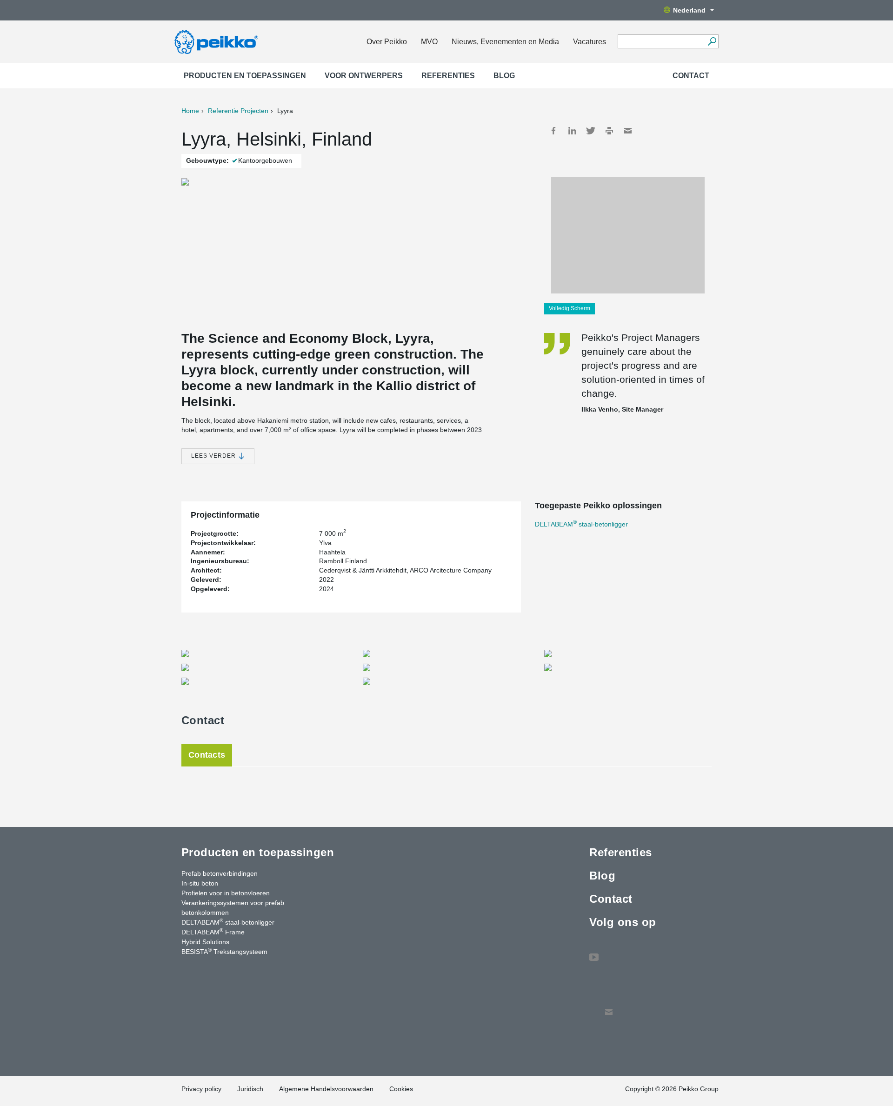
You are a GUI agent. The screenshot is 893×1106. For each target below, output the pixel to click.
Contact (691, 76)
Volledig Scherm (569, 308)
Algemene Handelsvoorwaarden (326, 1089)
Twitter (590, 130)
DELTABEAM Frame (213, 931)
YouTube (594, 952)
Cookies (401, 1089)
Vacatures (589, 42)
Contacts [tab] (206, 755)
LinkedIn (572, 130)
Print (609, 130)
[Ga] (712, 41)
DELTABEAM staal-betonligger (581, 524)
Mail (628, 130)
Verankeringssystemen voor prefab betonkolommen (232, 907)
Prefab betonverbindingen (219, 873)
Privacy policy (201, 1089)
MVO (429, 42)
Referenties (448, 76)
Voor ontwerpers (364, 76)
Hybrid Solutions (205, 942)
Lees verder (214, 456)
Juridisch (250, 1089)
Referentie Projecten (238, 110)
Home (190, 110)
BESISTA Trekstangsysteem (224, 951)
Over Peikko (387, 42)
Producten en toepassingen (245, 76)
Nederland (689, 10)
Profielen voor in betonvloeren (225, 893)
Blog (504, 76)
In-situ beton (199, 883)
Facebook (553, 130)
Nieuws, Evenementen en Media (505, 42)
